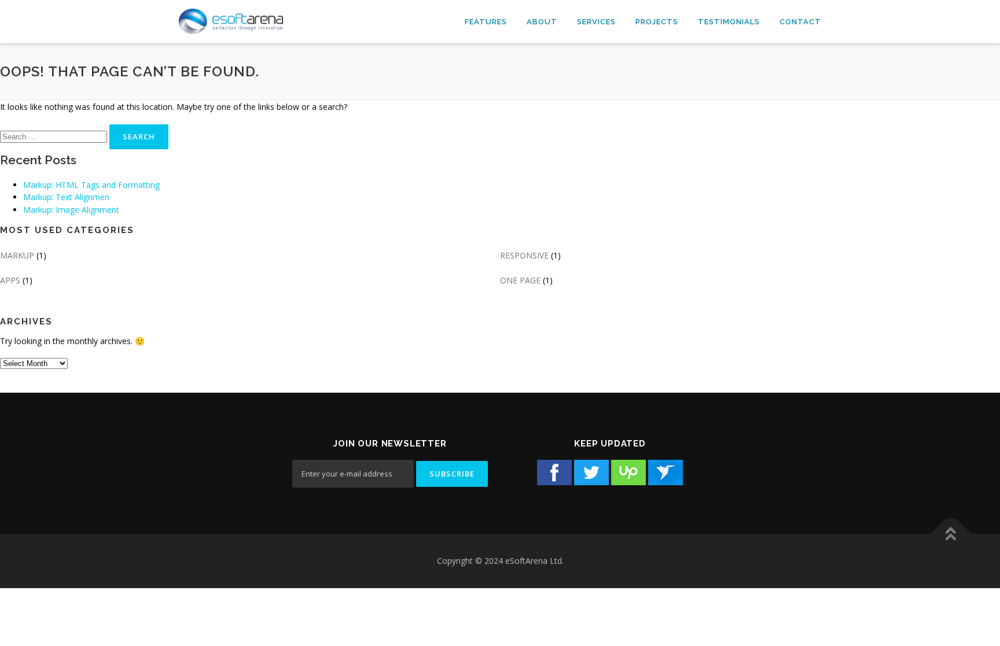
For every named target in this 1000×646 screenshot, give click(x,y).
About (542, 21)
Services (596, 21)
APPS (10, 280)
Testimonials (729, 21)
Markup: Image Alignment (71, 209)
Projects (656, 21)
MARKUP (17, 255)
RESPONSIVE (524, 255)
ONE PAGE (520, 280)
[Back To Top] (951, 534)
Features (486, 21)
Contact (800, 21)
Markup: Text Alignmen (66, 196)
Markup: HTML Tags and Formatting (91, 184)
